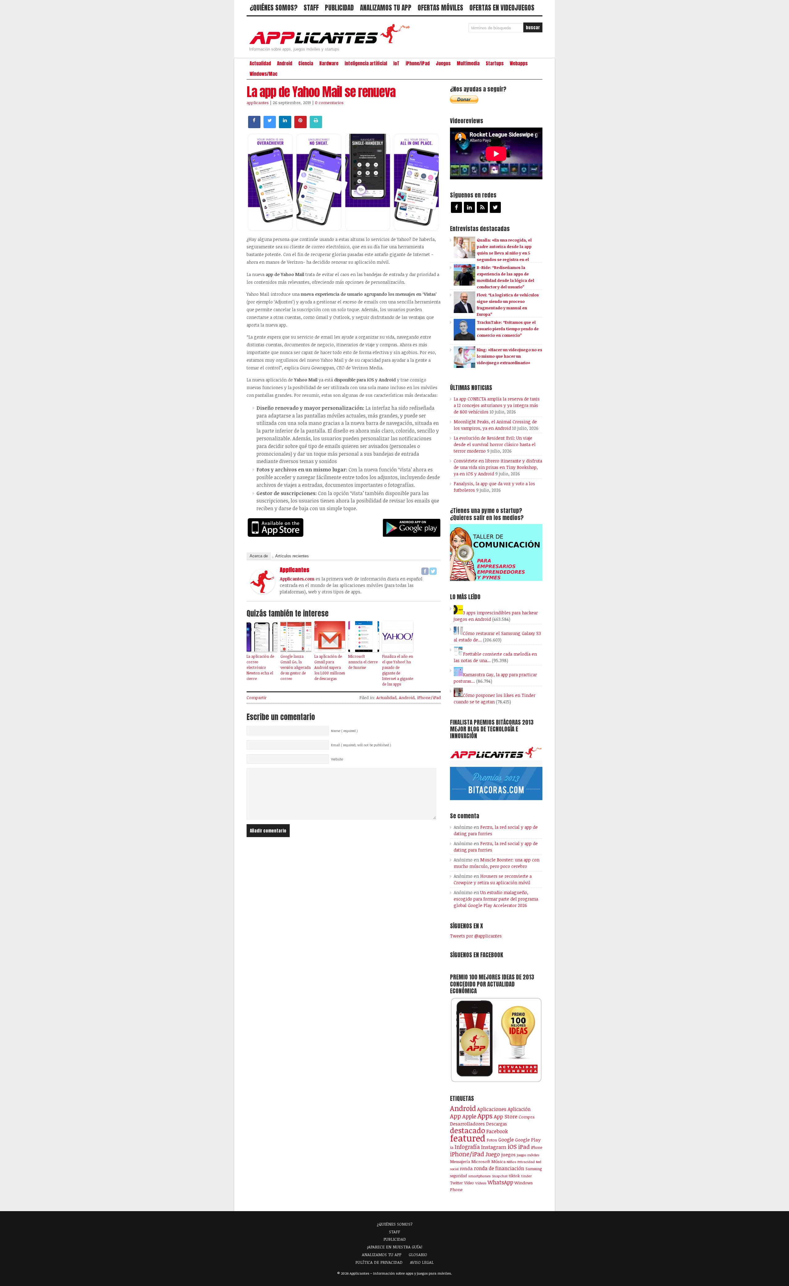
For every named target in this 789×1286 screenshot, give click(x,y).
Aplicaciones (491, 1109)
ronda (466, 1168)
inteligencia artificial (366, 63)
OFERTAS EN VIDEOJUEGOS (501, 8)
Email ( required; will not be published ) (361, 745)
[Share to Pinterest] (300, 126)
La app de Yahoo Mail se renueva (321, 92)
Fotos (492, 1140)
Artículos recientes (292, 556)
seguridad (458, 1175)
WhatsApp (500, 1182)
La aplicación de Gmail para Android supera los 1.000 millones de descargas (329, 667)
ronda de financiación (499, 1168)
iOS (512, 1146)
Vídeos (480, 1182)
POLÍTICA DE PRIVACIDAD (379, 1262)
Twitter (456, 1183)
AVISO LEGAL (422, 1262)
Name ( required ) (344, 731)
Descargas (496, 1124)
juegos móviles (528, 1155)
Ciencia (305, 63)
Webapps (519, 63)
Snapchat (500, 1176)
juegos (508, 1154)
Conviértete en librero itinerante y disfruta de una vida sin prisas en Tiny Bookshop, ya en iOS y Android (498, 467)
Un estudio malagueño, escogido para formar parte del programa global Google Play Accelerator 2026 (496, 898)
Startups (495, 63)
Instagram (493, 1146)
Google (506, 1139)
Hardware (328, 63)
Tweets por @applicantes (476, 936)
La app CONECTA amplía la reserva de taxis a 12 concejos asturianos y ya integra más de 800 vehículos (497, 405)
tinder (526, 1176)
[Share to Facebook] (254, 126)
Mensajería (460, 1161)
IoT (396, 63)
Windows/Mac (263, 74)
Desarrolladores (467, 1123)
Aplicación (519, 1109)
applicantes (258, 102)
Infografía (467, 1146)
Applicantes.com (297, 579)
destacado (467, 1130)
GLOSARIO (418, 1254)
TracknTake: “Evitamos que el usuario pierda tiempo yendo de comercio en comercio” (508, 328)
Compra (526, 1117)
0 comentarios (329, 102)
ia (451, 1147)
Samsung (533, 1168)
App (455, 1116)
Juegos (443, 63)
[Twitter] (433, 571)
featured (467, 1138)
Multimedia (468, 63)
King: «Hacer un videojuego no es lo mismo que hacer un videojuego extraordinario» (509, 356)
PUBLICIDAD (339, 8)
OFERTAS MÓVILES (440, 8)
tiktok (514, 1175)
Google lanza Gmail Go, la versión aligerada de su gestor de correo (295, 667)
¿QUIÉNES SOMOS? (273, 8)
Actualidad (260, 63)
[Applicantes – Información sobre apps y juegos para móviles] (331, 43)
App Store (505, 1116)
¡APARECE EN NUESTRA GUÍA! (394, 1247)
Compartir (257, 697)
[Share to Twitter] (270, 126)
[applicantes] (262, 592)
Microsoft (480, 1161)
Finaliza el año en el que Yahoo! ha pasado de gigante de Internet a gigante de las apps (397, 670)
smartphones (479, 1176)
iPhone (536, 1147)
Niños (511, 1161)
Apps (485, 1116)
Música (498, 1161)
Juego (492, 1154)
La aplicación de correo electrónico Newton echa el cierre (260, 667)
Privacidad (526, 1161)
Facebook (497, 1131)
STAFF (311, 8)
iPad (524, 1146)
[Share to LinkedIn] (285, 126)
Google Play (528, 1140)
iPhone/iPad (418, 63)
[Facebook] (425, 571)
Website (337, 759)
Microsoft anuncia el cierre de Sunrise (363, 662)
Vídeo (469, 1183)
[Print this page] (316, 126)
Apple (469, 1116)
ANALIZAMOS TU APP (385, 8)
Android (284, 63)
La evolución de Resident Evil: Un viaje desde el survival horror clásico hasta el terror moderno (495, 444)
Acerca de (259, 556)
